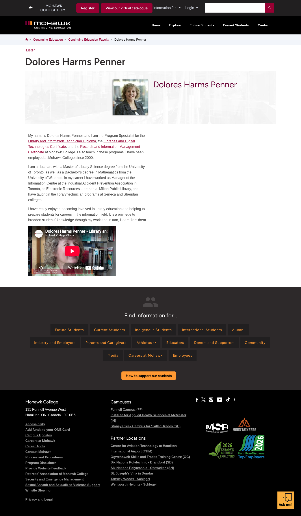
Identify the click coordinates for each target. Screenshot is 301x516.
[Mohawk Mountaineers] (244, 432)
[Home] (48, 25)
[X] (203, 400)
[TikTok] (228, 400)
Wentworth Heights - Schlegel (133, 484)
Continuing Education (48, 39)
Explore (175, 25)
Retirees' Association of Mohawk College (56, 474)
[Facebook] (197, 400)
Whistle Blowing (37, 490)
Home (156, 25)
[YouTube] (219, 400)
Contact (264, 25)
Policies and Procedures (44, 457)
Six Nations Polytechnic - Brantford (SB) (142, 462)
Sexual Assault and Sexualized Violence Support (62, 485)
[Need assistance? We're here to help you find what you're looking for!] (285, 500)
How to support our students (149, 376)
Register (88, 8)
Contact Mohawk (38, 452)
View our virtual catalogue (127, 8)
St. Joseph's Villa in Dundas (132, 473)
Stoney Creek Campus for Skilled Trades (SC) (145, 426)
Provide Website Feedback (45, 468)
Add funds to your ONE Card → (49, 429)
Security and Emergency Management (54, 479)
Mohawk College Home (53, 8)
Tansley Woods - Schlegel (130, 479)
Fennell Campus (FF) (127, 409)
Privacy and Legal (39, 499)
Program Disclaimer (40, 463)
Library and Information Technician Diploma (62, 141)
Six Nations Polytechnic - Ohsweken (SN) (142, 468)
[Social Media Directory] (234, 400)
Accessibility (35, 424)
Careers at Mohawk (40, 441)
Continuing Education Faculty (88, 39)
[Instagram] (211, 400)
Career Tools (35, 446)
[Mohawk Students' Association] (217, 432)
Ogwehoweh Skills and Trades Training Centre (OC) (150, 457)
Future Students (202, 25)
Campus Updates (38, 435)
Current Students (236, 25)
